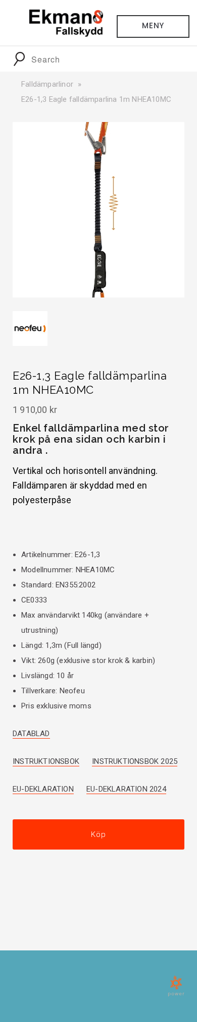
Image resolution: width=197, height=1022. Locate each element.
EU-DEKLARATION (43, 789)
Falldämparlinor (47, 84)
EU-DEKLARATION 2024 (126, 789)
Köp (98, 834)
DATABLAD (31, 733)
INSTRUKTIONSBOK (46, 761)
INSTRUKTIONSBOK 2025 (134, 761)
